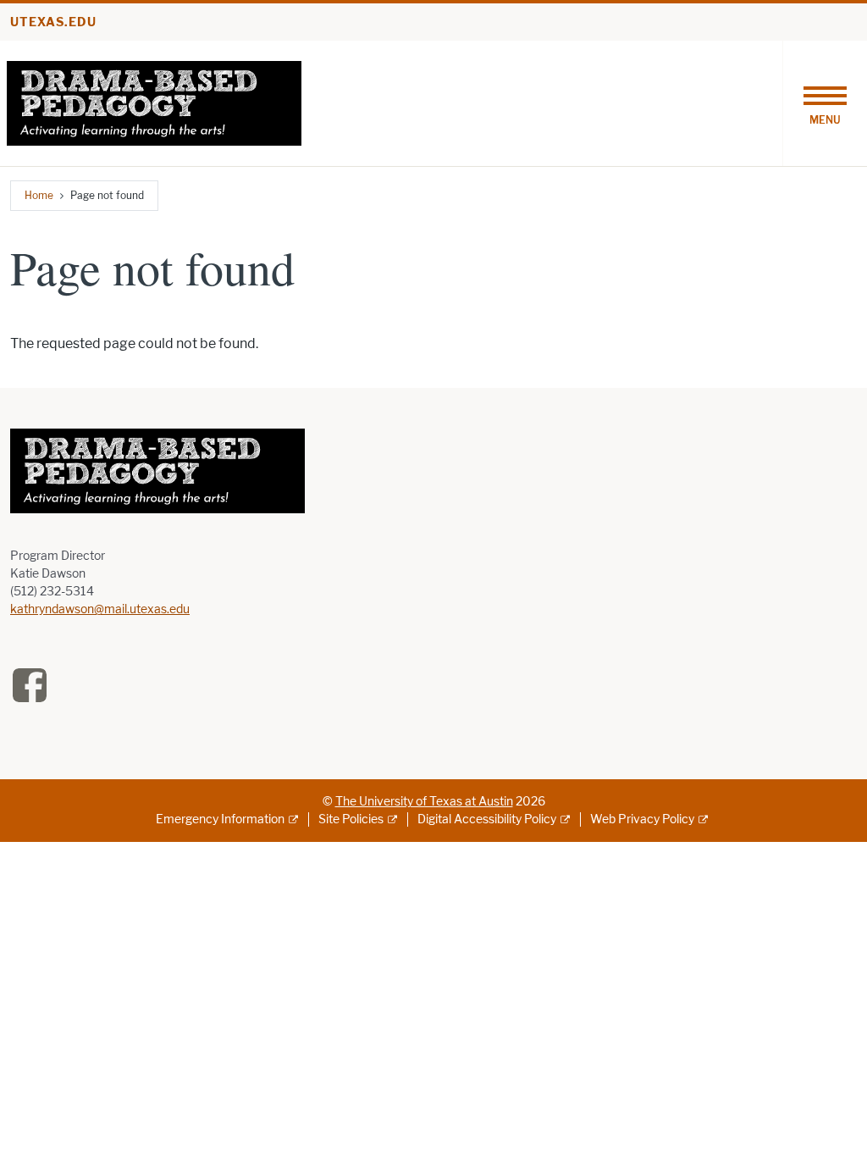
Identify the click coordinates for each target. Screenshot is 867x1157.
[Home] (154, 102)
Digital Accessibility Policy (486, 819)
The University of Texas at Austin (424, 801)
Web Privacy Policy (642, 819)
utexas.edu (53, 22)
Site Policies (351, 819)
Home (39, 195)
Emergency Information (220, 819)
